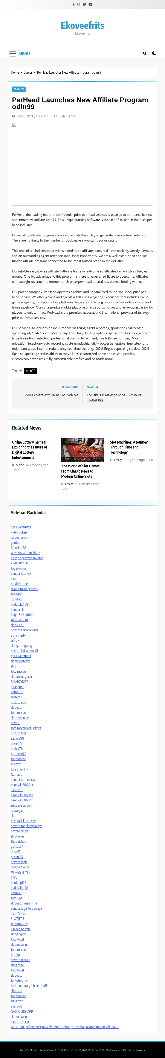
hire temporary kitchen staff (29, 986)
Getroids (16, 774)
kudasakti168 (19, 563)
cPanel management (24, 589)
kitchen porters (21, 929)
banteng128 (18, 882)
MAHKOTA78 (20, 681)
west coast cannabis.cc (25, 553)
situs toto (17, 1001)
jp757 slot (47, 1027)
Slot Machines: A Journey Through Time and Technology (129, 447)
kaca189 (16, 893)
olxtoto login (19, 733)
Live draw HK (19, 769)
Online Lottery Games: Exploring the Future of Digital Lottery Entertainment (29, 450)
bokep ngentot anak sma (27, 558)
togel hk (16, 594)
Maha (20, 465)
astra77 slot (18, 913)
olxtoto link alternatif (24, 630)
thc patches (18, 841)
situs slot (16, 991)
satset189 (17, 697)
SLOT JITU (17, 919)
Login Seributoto (22, 615)
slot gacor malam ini (24, 903)
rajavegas (17, 810)
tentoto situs (19, 924)
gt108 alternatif (21, 527)
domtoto (17, 599)
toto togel (17, 939)
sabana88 (17, 738)
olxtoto (15, 723)
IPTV (14, 877)
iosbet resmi (19, 537)
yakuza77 (17, 846)
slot (13, 666)
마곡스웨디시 (21, 872)
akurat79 (17, 790)
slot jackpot (33, 728)
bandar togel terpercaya (26, 908)
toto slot (16, 898)
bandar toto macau (23, 779)
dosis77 (16, 852)
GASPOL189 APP (22, 1011)
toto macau (18, 671)
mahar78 (17, 748)
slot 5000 (17, 625)
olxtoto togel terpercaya (26, 826)
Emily (20, 116)
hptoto (15, 955)
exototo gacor (20, 1022)
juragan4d (17, 687)
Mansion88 (18, 548)
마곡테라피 (19, 620)
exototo (16, 578)
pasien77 (16, 743)
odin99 (30, 371)
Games (19, 89)
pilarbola (16, 1006)
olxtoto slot (18, 702)
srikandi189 (33, 1027)
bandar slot (18, 609)
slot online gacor (21, 676)
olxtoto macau (20, 960)
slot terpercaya (20, 661)
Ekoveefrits (82, 25)
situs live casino (21, 805)
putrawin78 (18, 754)
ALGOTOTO (18, 1027)
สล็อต (15, 640)
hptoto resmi (19, 831)
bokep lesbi (18, 635)
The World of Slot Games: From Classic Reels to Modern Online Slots (80, 471)
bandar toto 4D (21, 573)
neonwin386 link (22, 785)
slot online (17, 836)
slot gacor (17, 707)
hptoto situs (62, 1027)
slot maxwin (19, 944)
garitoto (16, 542)
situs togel (17, 965)
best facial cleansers (23, 821)
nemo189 (17, 692)
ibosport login (20, 867)
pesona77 (17, 857)
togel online (18, 568)
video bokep (19, 532)
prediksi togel (19, 584)
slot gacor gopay (21, 645)
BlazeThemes (136, 1050)
